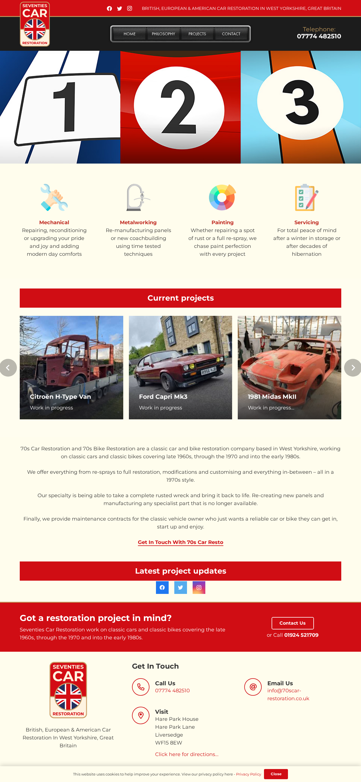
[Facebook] (109, 8)
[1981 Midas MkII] (289, 367)
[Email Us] (256, 687)
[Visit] (143, 715)
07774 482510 (319, 36)
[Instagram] (130, 8)
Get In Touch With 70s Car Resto (180, 542)
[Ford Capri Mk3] (180, 367)
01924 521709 (301, 635)
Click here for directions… (187, 754)
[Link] (35, 24)
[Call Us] (143, 687)
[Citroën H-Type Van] (71, 367)
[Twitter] (120, 8)
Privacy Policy (248, 774)
